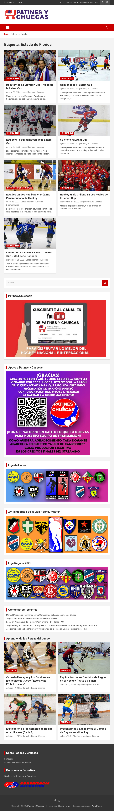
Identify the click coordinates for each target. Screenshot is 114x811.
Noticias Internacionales (88, 2)
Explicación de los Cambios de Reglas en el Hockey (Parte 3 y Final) (83, 679)
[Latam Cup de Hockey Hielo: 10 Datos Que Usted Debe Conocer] (30, 233)
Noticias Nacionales (68, 2)
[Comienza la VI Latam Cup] (84, 65)
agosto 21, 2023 (67, 143)
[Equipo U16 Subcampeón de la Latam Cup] (30, 120)
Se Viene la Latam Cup (73, 139)
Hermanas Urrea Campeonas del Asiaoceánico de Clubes (50, 615)
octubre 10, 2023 (67, 736)
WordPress (96, 806)
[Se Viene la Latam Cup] (84, 120)
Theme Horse (64, 806)
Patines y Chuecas (35, 806)
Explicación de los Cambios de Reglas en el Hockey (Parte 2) (29, 730)
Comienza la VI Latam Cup (76, 84)
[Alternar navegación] (7, 27)
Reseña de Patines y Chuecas (17, 762)
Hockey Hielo (13, 78)
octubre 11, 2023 (13, 736)
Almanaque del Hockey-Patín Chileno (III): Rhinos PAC (39, 622)
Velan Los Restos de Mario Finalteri (42, 618)
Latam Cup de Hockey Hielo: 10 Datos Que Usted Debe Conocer (29, 254)
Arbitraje (12, 671)
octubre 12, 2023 (67, 684)
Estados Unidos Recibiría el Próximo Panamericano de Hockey (28, 196)
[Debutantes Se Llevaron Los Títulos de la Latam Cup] (30, 65)
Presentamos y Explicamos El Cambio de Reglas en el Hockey (83, 730)
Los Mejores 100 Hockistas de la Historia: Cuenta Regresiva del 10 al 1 (65, 625)
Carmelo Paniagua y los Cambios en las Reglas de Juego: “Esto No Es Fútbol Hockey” (28, 681)
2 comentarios (12, 205)
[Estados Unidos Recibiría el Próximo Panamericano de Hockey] (30, 175)
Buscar (105, 283)
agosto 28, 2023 (13, 147)
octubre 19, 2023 (13, 688)
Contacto (8, 759)
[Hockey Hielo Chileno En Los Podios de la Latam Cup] (84, 175)
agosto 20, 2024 (67, 88)
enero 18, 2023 (12, 202)
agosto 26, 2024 (13, 92)
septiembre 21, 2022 (69, 202)
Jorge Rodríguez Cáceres (33, 92)
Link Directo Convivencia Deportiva (20, 776)
